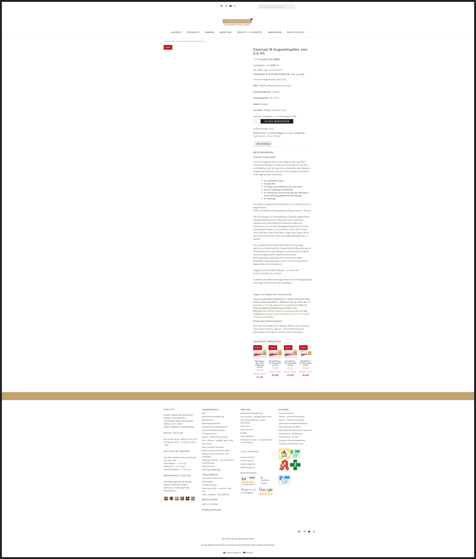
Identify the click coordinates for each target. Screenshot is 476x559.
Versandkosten (275, 70)
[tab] (263, 144)
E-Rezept (269, 329)
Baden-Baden (207, 481)
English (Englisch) (247, 467)
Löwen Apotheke (247, 436)
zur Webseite (292, 270)
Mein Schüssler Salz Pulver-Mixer (216, 450)
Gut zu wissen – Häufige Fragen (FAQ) (217, 440)
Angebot (176, 32)
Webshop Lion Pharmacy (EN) (291, 444)
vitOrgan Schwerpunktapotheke (292, 440)
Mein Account (296, 32)
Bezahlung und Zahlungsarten (214, 427)
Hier (255, 204)
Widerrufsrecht (208, 466)
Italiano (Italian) (246, 460)
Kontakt (243, 433)
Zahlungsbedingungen (211, 469)
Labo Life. (292, 314)
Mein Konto (207, 444)
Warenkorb (275, 32)
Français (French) (247, 457)
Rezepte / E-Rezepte (249, 32)
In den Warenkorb (277, 121)
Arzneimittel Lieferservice (212, 478)
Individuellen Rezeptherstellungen (293, 423)
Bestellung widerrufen (211, 423)
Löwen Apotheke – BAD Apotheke (215, 494)
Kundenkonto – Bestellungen (291, 433)
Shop (172, 41)
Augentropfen (259, 136)
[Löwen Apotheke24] (238, 25)
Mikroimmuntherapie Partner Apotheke (295, 430)
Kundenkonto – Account (289, 437)
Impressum (245, 426)
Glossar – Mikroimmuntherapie (215, 437)
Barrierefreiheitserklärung (213, 416)
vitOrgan (178, 41)
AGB (204, 413)
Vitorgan (277, 136)
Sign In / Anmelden (210, 504)
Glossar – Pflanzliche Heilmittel (291, 420)
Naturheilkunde (269, 311)
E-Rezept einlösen (209, 433)
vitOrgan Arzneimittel (274, 314)
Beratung (226, 32)
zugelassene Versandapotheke (285, 305)
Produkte (193, 32)
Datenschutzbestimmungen (213, 430)
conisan (269, 136)
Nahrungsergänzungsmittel (291, 311)
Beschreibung (263, 143)
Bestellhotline (207, 420)
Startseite (167, 41)
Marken (209, 32)
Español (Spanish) (247, 464)
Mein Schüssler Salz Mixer (213, 447)
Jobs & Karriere (246, 429)
